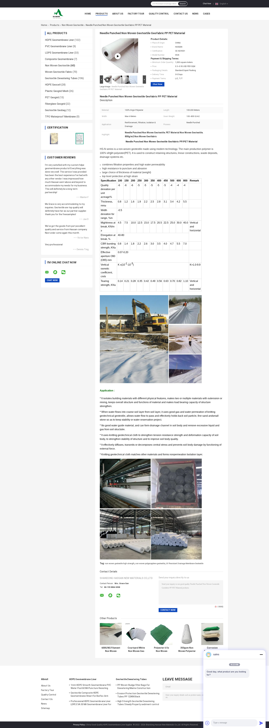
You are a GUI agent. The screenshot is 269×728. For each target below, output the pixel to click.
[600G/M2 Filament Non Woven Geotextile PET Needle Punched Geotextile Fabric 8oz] (111, 634)
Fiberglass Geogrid (55, 103)
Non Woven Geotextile (73, 25)
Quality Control (159, 13)
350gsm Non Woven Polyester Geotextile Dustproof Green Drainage (187, 649)
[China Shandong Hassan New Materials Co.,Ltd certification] (54, 138)
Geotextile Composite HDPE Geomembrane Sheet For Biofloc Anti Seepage (89, 695)
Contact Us (181, 13)
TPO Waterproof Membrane (60, 116)
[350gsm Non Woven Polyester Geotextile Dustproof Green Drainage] (187, 634)
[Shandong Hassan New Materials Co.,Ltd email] (49, 272)
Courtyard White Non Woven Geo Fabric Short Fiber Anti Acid (136, 649)
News (195, 13)
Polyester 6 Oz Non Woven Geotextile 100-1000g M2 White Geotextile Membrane (161, 649)
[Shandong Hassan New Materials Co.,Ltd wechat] (65, 272)
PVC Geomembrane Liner (58, 46)
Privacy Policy (79, 725)
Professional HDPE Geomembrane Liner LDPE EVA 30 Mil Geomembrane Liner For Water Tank (91, 703)
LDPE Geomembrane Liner (59, 52)
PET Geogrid (52, 97)
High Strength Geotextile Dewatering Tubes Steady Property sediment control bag (138, 703)
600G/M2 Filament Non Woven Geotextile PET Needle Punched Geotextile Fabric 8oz (110, 649)
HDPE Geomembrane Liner (59, 39)
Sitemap (45, 708)
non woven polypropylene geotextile (150, 563)
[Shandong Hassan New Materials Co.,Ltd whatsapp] (57, 272)
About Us (117, 13)
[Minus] (261, 654)
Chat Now (207, 3)
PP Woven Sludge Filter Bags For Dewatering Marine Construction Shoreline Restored (133, 687)
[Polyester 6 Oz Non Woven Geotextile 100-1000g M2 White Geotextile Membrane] (161, 634)
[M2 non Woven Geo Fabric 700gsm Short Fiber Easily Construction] (118, 56)
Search (183, 4)
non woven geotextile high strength (119, 563)
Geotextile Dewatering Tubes (61, 78)
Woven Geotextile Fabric (58, 71)
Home (88, 13)
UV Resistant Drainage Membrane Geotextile (184, 563)
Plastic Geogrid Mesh (56, 91)
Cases (206, 13)
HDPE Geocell (53, 84)
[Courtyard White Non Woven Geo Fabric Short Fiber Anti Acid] (136, 634)
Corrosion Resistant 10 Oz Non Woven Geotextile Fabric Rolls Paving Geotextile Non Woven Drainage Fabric (212, 649)
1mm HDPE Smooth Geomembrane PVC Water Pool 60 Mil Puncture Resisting (91, 686)
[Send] (261, 723)
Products (102, 13)
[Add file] (207, 723)
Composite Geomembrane (59, 59)
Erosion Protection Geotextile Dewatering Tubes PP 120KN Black (138, 695)
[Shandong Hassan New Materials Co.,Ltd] (58, 13)
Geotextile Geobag (55, 110)
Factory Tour (136, 13)
